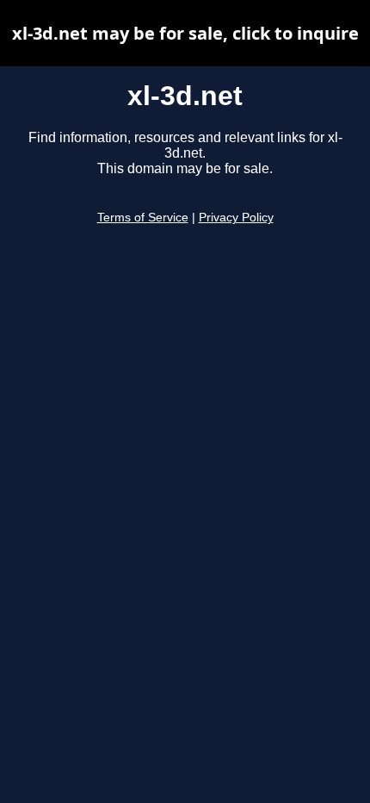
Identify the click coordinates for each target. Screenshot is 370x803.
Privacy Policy (236, 217)
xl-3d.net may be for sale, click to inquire (185, 33)
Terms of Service (142, 217)
